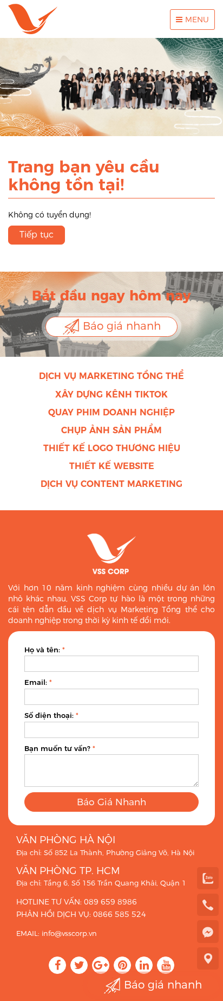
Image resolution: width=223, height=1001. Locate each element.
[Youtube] (165, 965)
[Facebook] (57, 965)
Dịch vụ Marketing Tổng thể (111, 376)
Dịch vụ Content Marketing (111, 484)
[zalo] (207, 878)
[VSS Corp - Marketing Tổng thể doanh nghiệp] (32, 19)
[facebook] (207, 931)
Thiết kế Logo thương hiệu (111, 448)
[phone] (207, 904)
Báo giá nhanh (120, 325)
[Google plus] (100, 965)
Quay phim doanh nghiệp (111, 412)
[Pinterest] (122, 965)
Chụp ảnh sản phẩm (111, 430)
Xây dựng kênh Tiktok (111, 394)
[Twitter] (79, 965)
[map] (207, 958)
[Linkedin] (144, 965)
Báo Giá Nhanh (111, 802)
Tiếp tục (36, 234)
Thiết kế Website (111, 466)
